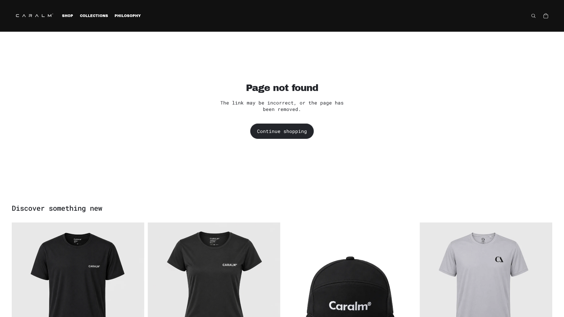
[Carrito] (545, 15)
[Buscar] (533, 15)
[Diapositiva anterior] (20, 288)
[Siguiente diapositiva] (135, 288)
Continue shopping (282, 131)
